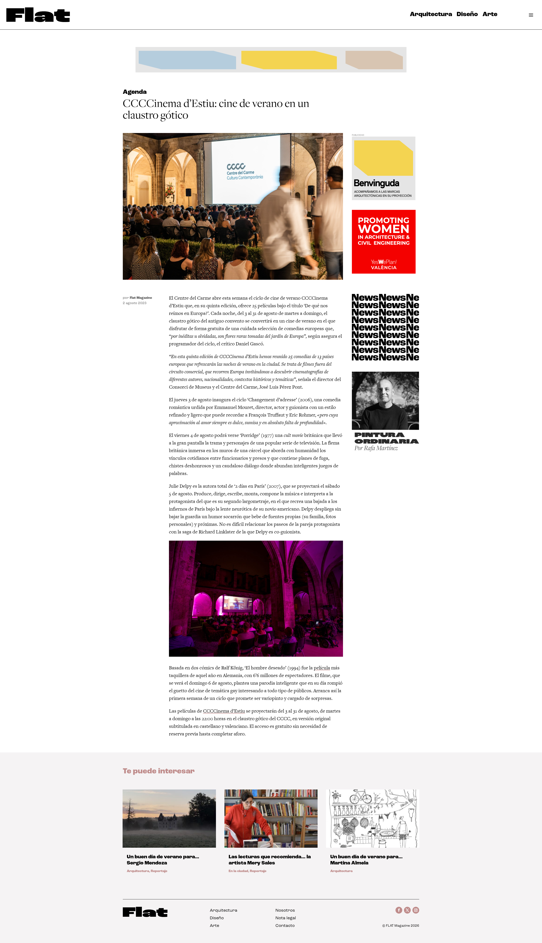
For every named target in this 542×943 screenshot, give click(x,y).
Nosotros (285, 910)
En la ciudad (238, 871)
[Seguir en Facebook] (398, 910)
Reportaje (159, 871)
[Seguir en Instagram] (415, 910)
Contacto (285, 926)
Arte (490, 15)
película (322, 667)
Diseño (467, 15)
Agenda (135, 92)
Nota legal (285, 918)
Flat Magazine (141, 298)
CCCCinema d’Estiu (224, 711)
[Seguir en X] (407, 910)
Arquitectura (431, 15)
